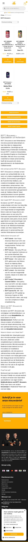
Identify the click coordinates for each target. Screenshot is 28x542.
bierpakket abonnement (15, 329)
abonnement (23, 457)
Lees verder (13, 522)
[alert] (14, 524)
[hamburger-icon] (3, 3)
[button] (9, 537)
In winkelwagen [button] (7, 60)
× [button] (24, 510)
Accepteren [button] (14, 534)
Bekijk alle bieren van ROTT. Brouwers (13, 382)
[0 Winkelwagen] (25, 4)
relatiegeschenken (14, 459)
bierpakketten (16, 315)
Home (3, 15)
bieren (23, 450)
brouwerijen (5, 387)
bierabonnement (6, 320)
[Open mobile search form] (14, 8)
